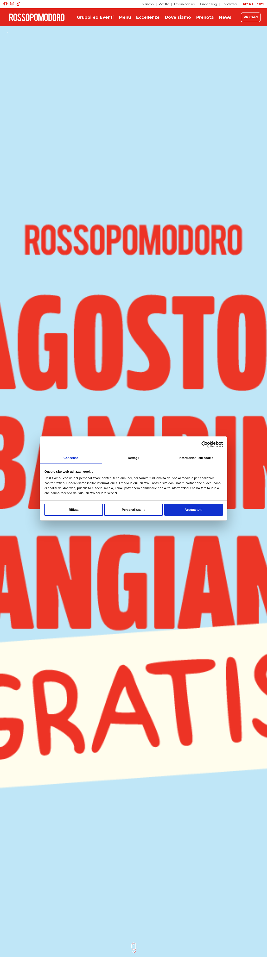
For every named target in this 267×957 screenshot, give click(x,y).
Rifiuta (73, 509)
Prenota (205, 17)
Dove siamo (178, 17)
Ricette (164, 4)
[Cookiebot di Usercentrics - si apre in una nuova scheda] (204, 444)
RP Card (251, 17)
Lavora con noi (184, 4)
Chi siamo (147, 4)
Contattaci (229, 4)
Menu (125, 17)
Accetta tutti (193, 509)
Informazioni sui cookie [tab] (196, 458)
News (225, 17)
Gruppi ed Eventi (95, 17)
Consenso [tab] (70, 458)
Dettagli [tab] (133, 458)
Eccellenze (148, 17)
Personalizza (131, 509)
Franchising (208, 4)
